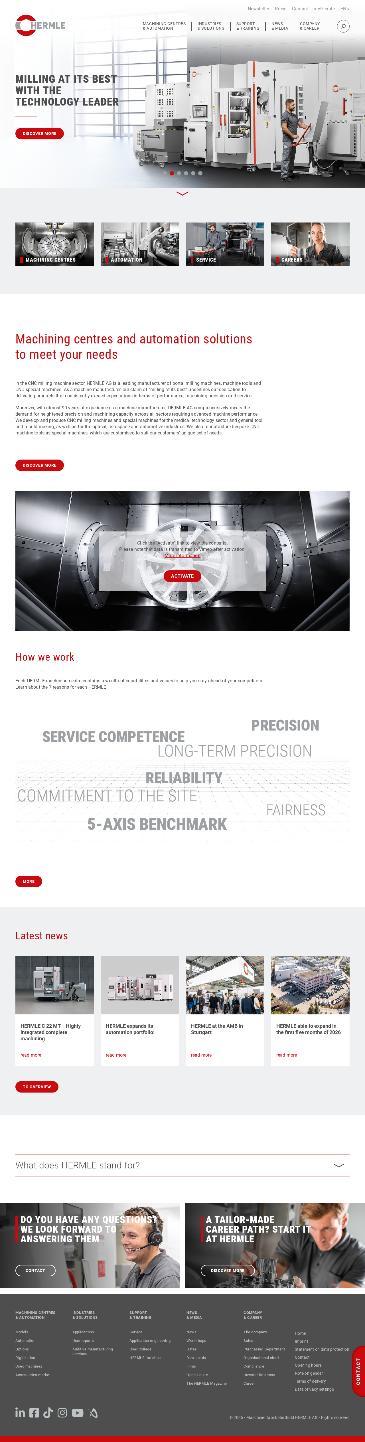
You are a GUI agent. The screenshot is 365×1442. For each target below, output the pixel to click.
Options (22, 1362)
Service (136, 1345)
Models (21, 1345)
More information (182, 568)
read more (31, 1068)
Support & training (248, 26)
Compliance (254, 1379)
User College (140, 1362)
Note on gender (309, 1386)
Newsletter (258, 8)
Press (280, 8)
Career (249, 1396)
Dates (191, 1362)
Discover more (39, 478)
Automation (25, 1354)
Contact (300, 8)
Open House (197, 1388)
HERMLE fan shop (145, 1371)
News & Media (279, 26)
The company (255, 1345)
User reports (83, 1354)
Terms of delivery (310, 1394)
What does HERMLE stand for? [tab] (77, 1178)
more (29, 894)
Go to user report (44, 141)
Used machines (28, 1379)
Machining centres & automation (164, 26)
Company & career (310, 26)
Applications (83, 1345)
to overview (37, 1100)
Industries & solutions (211, 26)
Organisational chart (261, 1371)
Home (300, 1346)
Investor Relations (259, 1388)
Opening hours (308, 1378)
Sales (249, 1354)
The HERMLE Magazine (206, 1396)
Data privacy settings (314, 1402)
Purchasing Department (264, 1362)
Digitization (25, 1371)
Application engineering (150, 1354)
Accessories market (32, 1388)
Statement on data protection (322, 1362)
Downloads (196, 1371)
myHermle (324, 8)
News (191, 1345)
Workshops (196, 1354)
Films (191, 1379)
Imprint (301, 1354)
